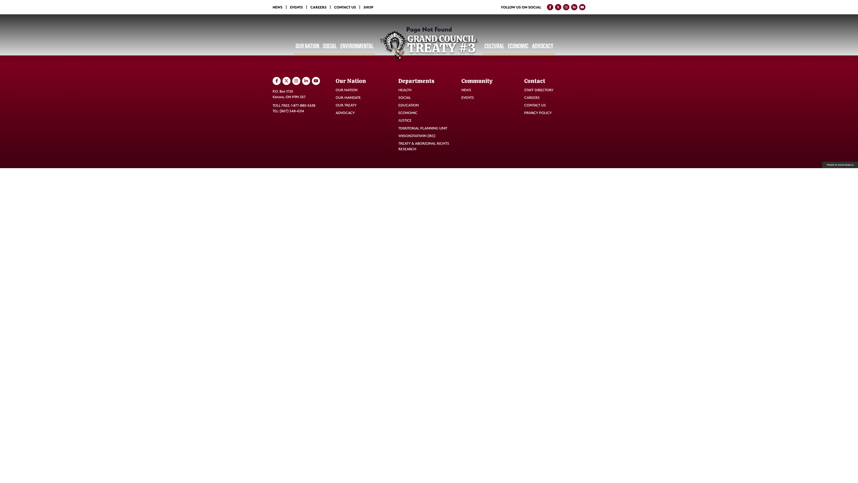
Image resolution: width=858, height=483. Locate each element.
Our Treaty (346, 105)
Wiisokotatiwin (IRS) (416, 136)
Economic (518, 46)
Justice (405, 120)
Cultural (494, 46)
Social (330, 46)
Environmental (357, 46)
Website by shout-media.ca (840, 165)
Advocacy (542, 46)
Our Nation (307, 46)
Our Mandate (348, 97)
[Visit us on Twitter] (558, 7)
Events (296, 7)
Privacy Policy (538, 113)
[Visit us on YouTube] (582, 7)
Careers (318, 7)
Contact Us (345, 7)
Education (408, 105)
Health (405, 90)
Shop (368, 7)
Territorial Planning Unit (422, 128)
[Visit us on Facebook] (550, 7)
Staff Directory (538, 90)
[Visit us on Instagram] (566, 7)
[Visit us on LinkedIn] (574, 7)
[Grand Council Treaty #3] (429, 46)
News (277, 7)
